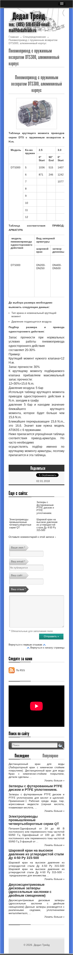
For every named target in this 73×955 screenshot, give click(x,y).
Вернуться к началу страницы (47, 647)
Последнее (22, 756)
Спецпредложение (34, 36)
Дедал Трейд (29, 16)
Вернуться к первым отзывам (25, 644)
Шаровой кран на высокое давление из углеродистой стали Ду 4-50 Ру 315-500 (46, 525)
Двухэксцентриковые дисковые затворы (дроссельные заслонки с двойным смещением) (30, 890)
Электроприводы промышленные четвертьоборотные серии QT (20, 523)
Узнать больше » (54, 780)
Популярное (50, 756)
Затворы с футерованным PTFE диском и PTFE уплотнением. (45, 507)
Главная (14, 36)
